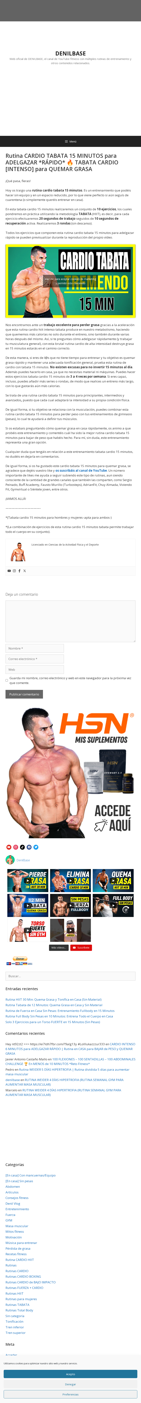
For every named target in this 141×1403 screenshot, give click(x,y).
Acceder (11, 1355)
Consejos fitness (17, 1198)
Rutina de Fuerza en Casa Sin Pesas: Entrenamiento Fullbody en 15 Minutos (60, 1011)
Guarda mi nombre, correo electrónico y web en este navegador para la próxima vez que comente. (70, 680)
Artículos (12, 1192)
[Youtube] (9, 571)
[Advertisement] (70, 104)
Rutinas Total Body (19, 1310)
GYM (9, 1220)
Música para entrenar (21, 1243)
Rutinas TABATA (17, 1305)
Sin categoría (15, 1316)
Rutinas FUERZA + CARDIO (24, 1288)
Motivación (14, 1237)
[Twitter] (24, 571)
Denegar (70, 1384)
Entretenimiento (17, 1209)
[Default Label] (9, 847)
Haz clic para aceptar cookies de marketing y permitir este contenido (70, 281)
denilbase (13, 1080)
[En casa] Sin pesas (19, 1181)
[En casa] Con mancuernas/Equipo (31, 1175)
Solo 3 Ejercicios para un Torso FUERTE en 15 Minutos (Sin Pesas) (53, 1022)
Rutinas (11, 1265)
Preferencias (70, 1394)
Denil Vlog (13, 1203)
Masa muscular (17, 1226)
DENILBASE (70, 53)
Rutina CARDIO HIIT (20, 1260)
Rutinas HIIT (15, 1293)
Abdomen (13, 1186)
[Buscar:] (70, 976)
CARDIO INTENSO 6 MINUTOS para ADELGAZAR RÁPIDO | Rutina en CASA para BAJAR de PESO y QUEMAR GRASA (70, 1049)
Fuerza (10, 1215)
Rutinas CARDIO (17, 1271)
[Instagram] (14, 571)
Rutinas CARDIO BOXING (23, 1276)
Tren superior (16, 1333)
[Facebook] (19, 571)
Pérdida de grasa (18, 1248)
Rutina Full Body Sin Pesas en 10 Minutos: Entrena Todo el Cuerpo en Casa (59, 1016)
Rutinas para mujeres (21, 1299)
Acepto (70, 1374)
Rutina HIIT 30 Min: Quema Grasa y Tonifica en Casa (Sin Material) (54, 999)
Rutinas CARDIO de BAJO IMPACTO (31, 1282)
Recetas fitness (16, 1254)
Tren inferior (15, 1327)
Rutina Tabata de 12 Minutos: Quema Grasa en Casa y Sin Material (54, 1005)
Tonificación (14, 1321)
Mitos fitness (15, 1231)
